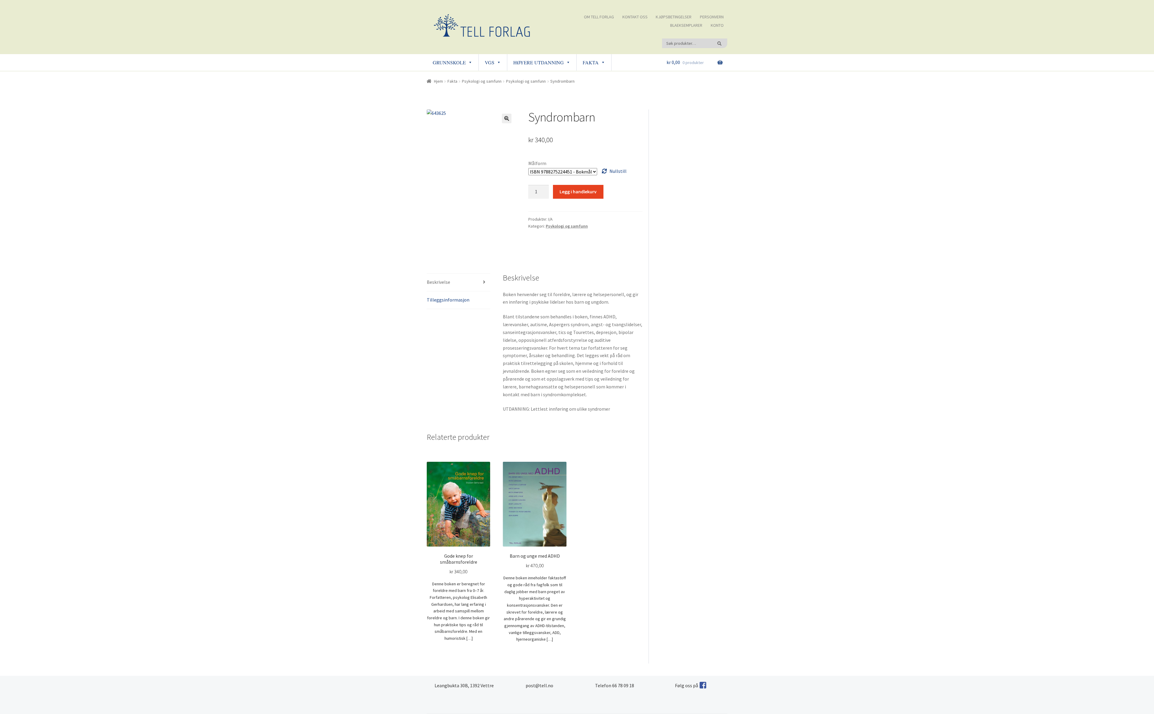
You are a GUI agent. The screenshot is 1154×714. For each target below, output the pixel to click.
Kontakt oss (635, 17)
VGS (489, 62)
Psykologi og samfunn (482, 81)
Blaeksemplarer (686, 25)
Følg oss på (686, 685)
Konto (717, 25)
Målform (537, 163)
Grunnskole (449, 62)
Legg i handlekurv (578, 191)
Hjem (438, 81)
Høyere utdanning (538, 62)
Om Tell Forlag (599, 17)
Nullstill (618, 171)
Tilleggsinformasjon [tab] (448, 300)
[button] (506, 118)
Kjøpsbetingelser (673, 17)
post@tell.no (539, 685)
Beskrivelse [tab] (438, 282)
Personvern (712, 17)
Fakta (591, 62)
